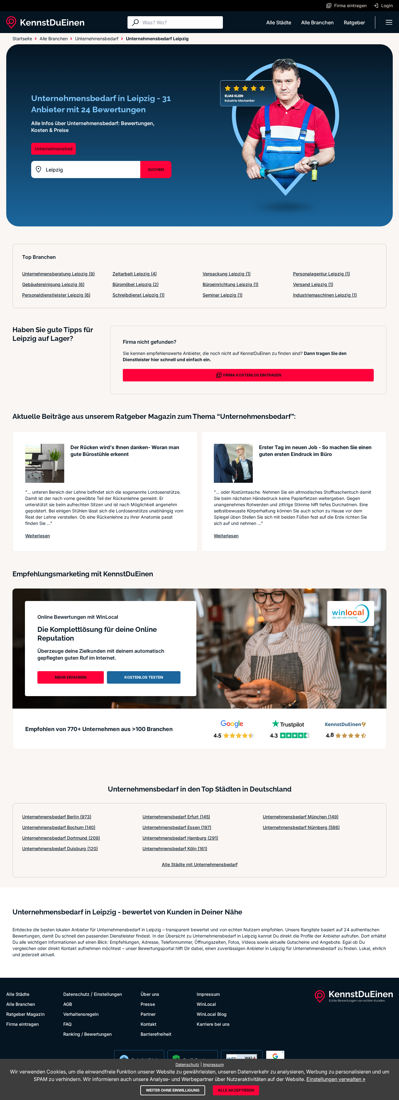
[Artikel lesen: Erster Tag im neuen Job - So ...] (233, 463)
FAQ (67, 1024)
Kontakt (148, 1024)
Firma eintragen (22, 1024)
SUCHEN (156, 169)
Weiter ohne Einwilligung (173, 1090)
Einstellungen (108, 994)
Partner (148, 1014)
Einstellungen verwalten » (335, 1079)
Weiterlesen (37, 535)
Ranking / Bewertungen (87, 1034)
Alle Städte (278, 22)
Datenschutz (76, 994)
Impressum (208, 994)
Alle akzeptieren (236, 1090)
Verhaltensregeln (81, 1014)
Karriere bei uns (213, 1024)
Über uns (150, 994)
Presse (148, 1004)
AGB (67, 1004)
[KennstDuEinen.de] (45, 22)
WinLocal (206, 1004)
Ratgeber (354, 22)
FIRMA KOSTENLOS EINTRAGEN (252, 375)
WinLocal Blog (212, 1014)
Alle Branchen (317, 22)
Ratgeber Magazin (25, 1014)
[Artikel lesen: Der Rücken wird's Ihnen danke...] (44, 463)
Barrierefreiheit (156, 1034)
